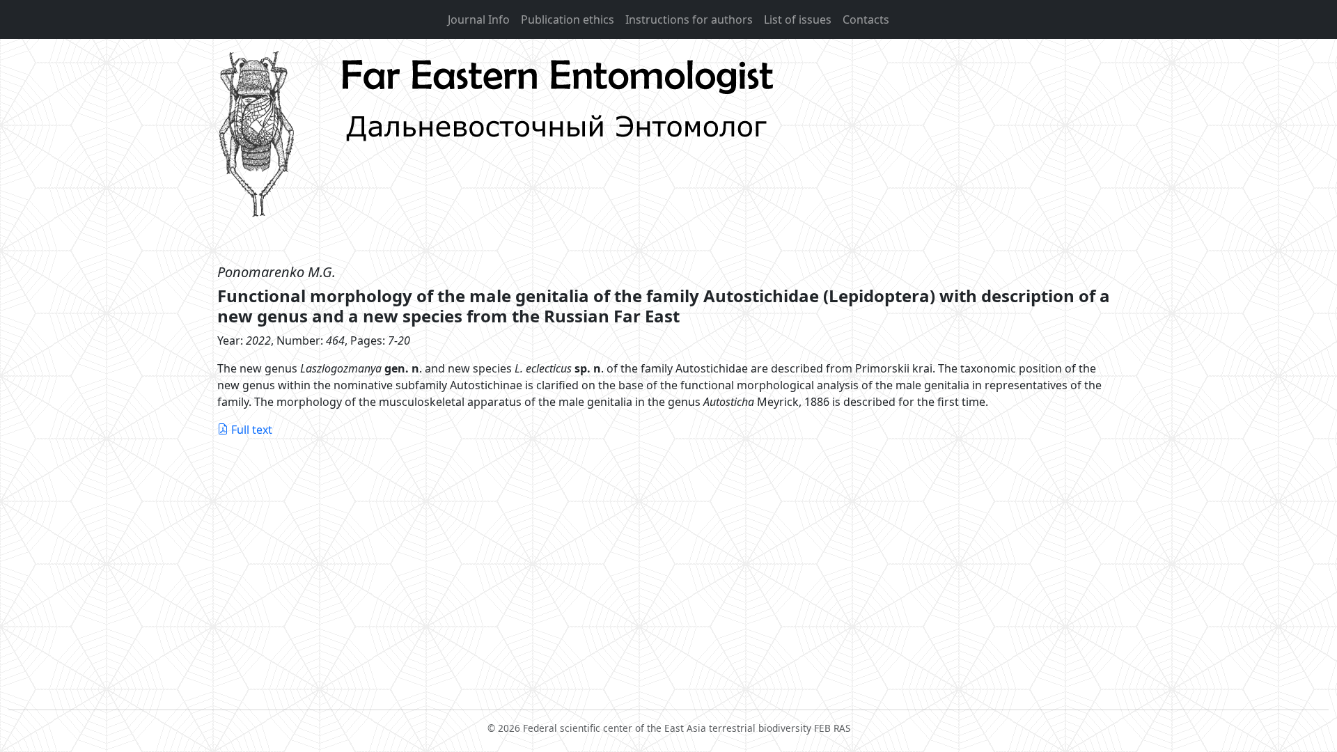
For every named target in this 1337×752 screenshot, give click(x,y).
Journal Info (479, 19)
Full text (251, 429)
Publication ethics (567, 19)
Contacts (866, 19)
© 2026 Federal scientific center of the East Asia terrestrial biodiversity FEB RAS (668, 728)
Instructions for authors (689, 19)
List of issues (797, 19)
